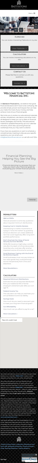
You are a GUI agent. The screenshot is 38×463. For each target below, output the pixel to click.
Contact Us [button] (18, 83)
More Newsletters (10, 268)
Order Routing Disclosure (9, 448)
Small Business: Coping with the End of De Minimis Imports (18, 254)
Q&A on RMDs (8, 218)
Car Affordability (9, 307)
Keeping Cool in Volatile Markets (15, 226)
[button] (31, 13)
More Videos (19, 172)
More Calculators (10, 314)
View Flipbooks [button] (18, 48)
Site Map (3, 459)
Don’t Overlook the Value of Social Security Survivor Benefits (16, 240)
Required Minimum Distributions (16, 279)
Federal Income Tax (10, 291)
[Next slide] (36, 27)
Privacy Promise (28, 446)
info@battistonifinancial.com (11, 137)
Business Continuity (15, 446)
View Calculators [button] (18, 66)
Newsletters (9, 214)
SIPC (21, 376)
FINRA (17, 376)
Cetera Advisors (24, 448)
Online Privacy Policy (8, 444)
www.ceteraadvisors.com (9, 417)
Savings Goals (8, 299)
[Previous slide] (2, 27)
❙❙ (21, 30)
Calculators (9, 275)
